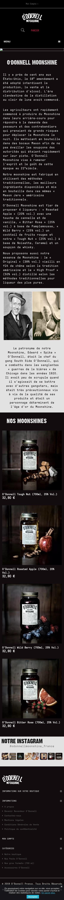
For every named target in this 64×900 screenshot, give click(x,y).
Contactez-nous (12, 815)
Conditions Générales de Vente (21, 824)
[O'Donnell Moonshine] (5, 756)
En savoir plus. (48, 892)
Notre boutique (12, 854)
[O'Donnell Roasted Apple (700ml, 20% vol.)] (32, 535)
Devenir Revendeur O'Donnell (20, 811)
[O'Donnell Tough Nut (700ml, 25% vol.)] (32, 460)
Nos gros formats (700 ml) (19, 863)
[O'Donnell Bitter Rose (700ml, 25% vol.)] (32, 688)
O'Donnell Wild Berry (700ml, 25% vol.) (30, 647)
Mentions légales (14, 820)
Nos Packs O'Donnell (15, 858)
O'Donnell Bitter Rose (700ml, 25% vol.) (31, 722)
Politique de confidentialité (20, 829)
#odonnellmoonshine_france (32, 746)
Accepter (32, 897)
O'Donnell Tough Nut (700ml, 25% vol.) (29, 494)
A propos (9, 806)
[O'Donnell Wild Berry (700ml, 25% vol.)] (32, 613)
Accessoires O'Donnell (16, 867)
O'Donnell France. (23, 883)
